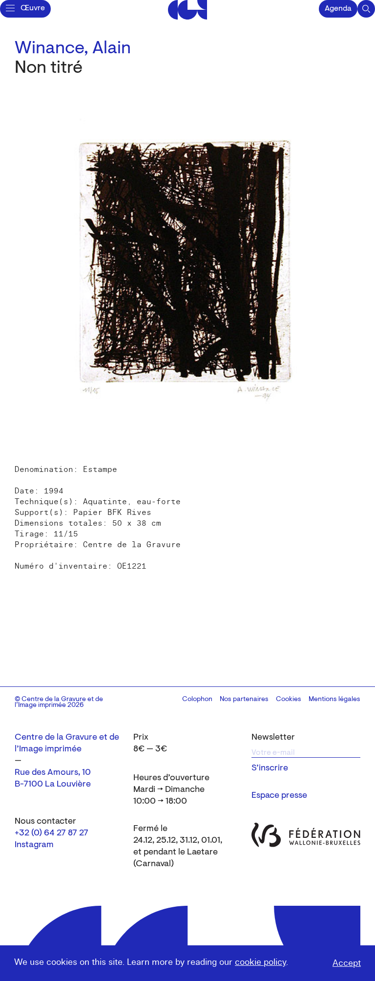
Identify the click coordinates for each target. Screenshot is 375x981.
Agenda (338, 9)
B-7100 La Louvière (53, 784)
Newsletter (273, 737)
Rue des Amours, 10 (53, 772)
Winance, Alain (73, 49)
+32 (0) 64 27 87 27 (51, 833)
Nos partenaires (244, 700)
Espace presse (279, 795)
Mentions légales (334, 700)
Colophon (197, 700)
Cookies (288, 700)
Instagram (34, 845)
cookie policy (260, 962)
